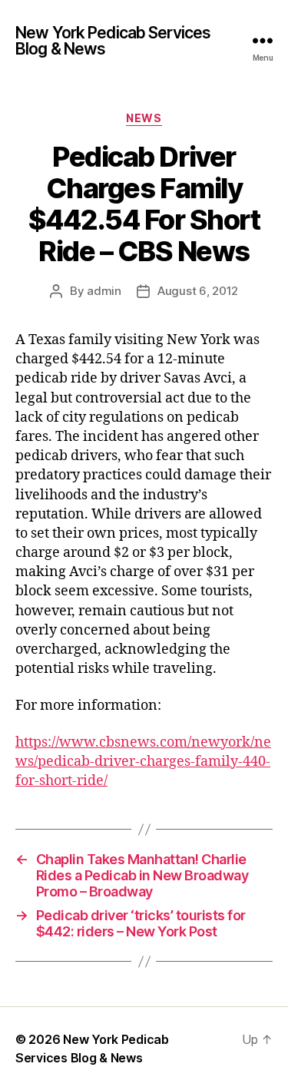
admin (104, 290)
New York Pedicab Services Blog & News (112, 41)
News (143, 117)
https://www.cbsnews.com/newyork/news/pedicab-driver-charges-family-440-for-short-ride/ (143, 762)
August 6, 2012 (197, 290)
